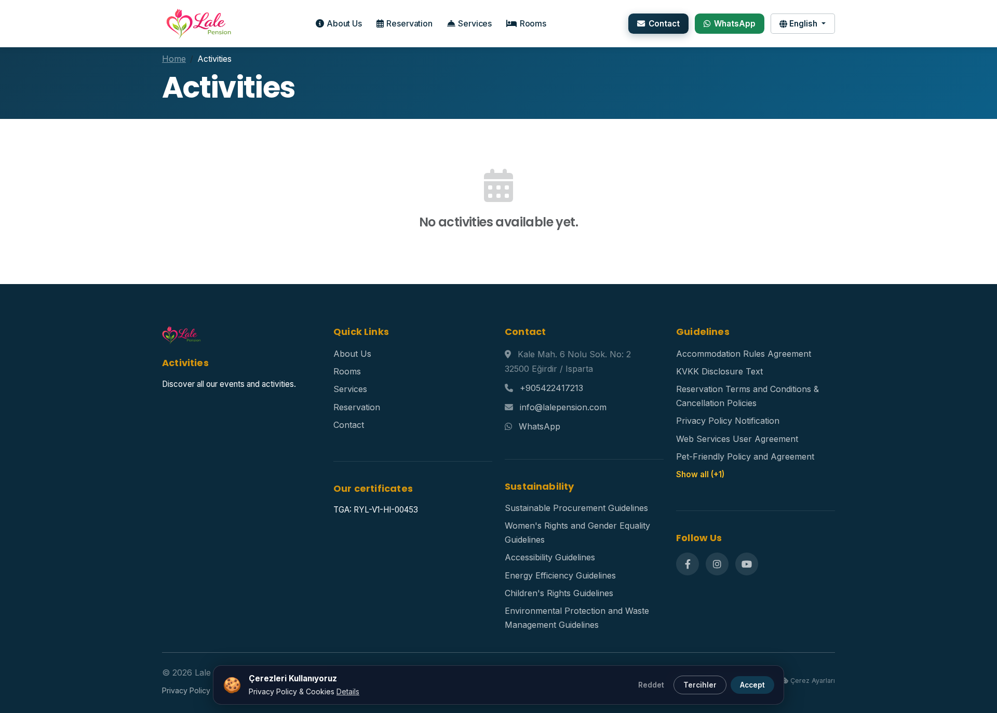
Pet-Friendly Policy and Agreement (745, 456)
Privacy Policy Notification (727, 420)
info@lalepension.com (563, 407)
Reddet (651, 685)
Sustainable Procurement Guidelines (576, 508)
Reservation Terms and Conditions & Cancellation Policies (747, 396)
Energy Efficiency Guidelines (560, 575)
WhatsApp (735, 24)
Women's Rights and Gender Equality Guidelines (577, 532)
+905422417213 (551, 388)
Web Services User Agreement (737, 439)
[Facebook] (687, 564)
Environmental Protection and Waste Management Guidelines (577, 617)
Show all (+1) (700, 474)
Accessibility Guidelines (550, 557)
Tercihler (700, 685)
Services (475, 23)
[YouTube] (746, 564)
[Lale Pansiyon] (197, 23)
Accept (752, 685)
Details (347, 691)
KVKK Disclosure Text (719, 371)
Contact (664, 24)
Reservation (409, 23)
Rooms (533, 23)
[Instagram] (717, 564)
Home (174, 58)
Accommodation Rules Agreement (743, 353)
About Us (344, 23)
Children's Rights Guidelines (559, 593)
